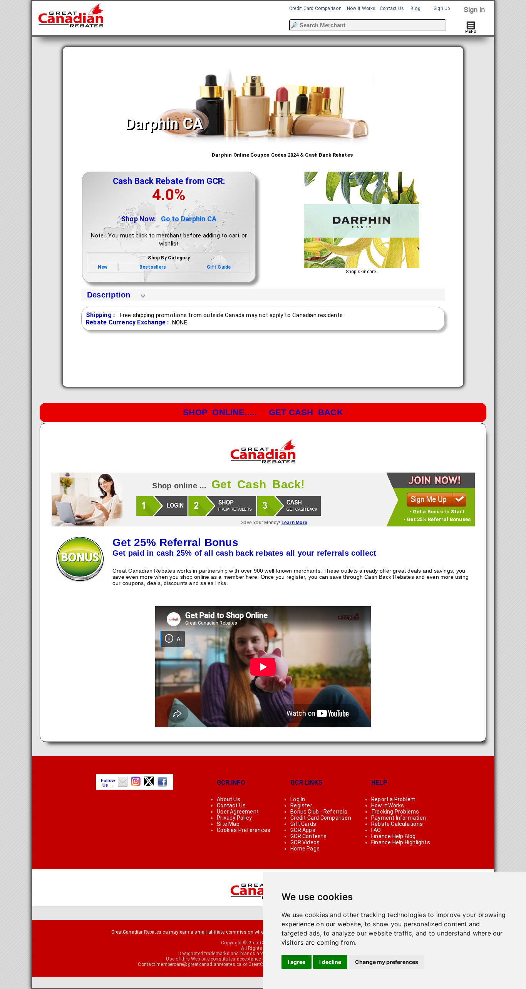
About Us (228, 799)
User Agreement (238, 812)
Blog (415, 8)
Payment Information (398, 818)
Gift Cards (303, 824)
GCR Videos (305, 842)
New (103, 267)
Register (301, 805)
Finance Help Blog (393, 836)
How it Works (387, 805)
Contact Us (392, 8)
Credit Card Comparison (315, 8)
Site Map (228, 824)
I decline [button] (330, 962)
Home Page (305, 848)
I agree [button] (296, 962)
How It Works (361, 8)
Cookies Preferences (243, 830)
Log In (297, 799)
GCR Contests (308, 836)
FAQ (376, 830)
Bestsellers (152, 267)
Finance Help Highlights (400, 842)
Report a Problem (393, 799)
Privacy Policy (234, 818)
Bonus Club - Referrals (318, 812)
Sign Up (442, 8)
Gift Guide (219, 267)
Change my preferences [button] (386, 962)
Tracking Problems (395, 812)
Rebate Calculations (397, 824)
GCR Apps (302, 830)
